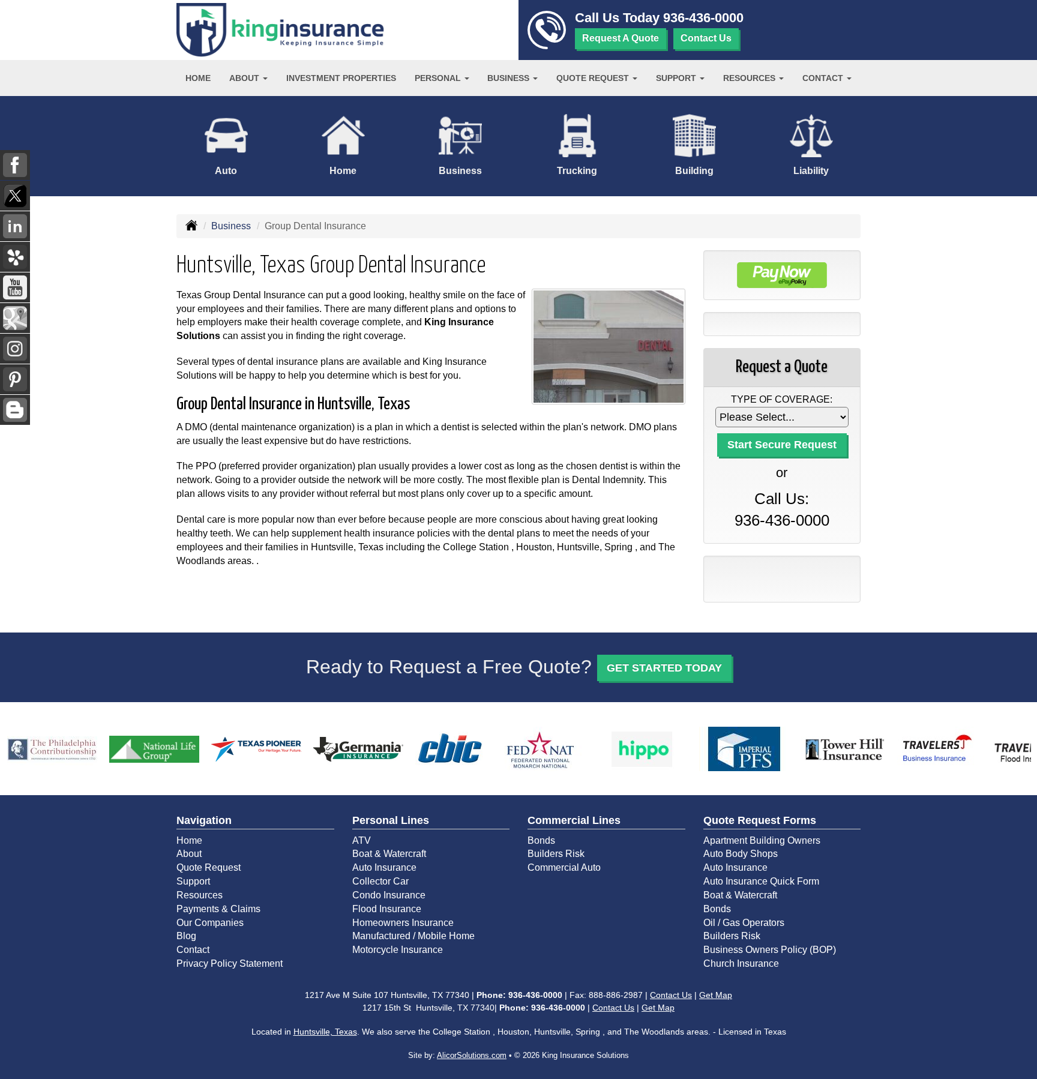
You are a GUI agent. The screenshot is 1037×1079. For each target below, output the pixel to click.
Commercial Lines (574, 820)
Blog (186, 936)
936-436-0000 (703, 17)
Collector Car (380, 881)
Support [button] (677, 78)
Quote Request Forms (759, 820)
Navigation (204, 820)
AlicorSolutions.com (471, 1055)
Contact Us (706, 38)
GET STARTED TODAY (664, 668)
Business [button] (509, 78)
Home (198, 78)
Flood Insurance (386, 909)
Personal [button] (439, 78)
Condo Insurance (388, 895)
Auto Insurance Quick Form (761, 881)
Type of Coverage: (781, 399)
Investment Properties (341, 78)
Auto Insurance (384, 867)
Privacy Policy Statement (229, 963)
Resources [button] (750, 78)
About (189, 854)
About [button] (245, 78)
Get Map (715, 995)
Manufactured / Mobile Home (413, 936)
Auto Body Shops (740, 854)
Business (231, 226)
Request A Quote (620, 38)
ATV (361, 840)
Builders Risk (556, 854)
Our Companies (210, 923)
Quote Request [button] (593, 78)
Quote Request (208, 867)
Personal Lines (390, 820)
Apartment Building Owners (761, 840)
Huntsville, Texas (325, 1031)
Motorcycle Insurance (397, 950)
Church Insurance (741, 963)
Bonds (541, 840)
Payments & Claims (218, 909)
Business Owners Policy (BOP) (769, 950)
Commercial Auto (564, 867)
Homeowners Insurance (403, 923)
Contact (192, 950)
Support (193, 881)
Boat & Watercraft (389, 854)
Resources (199, 895)
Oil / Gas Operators (743, 923)
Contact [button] (824, 78)
